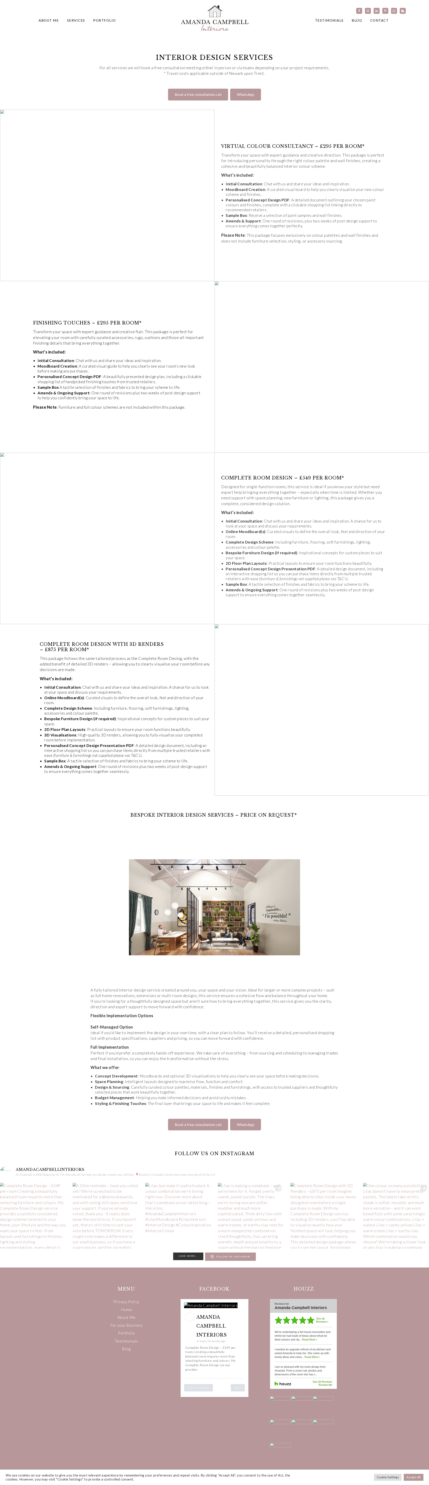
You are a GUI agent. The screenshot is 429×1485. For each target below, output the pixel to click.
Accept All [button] (413, 1477)
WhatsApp (245, 94)
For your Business (126, 1325)
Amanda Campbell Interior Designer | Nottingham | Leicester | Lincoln (214, 17)
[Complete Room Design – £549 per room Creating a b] (33, 1216)
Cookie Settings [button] (388, 1477)
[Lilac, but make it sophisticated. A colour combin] (178, 1216)
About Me (126, 1317)
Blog (126, 1348)
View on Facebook (198, 1387)
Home (126, 1309)
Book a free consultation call (198, 94)
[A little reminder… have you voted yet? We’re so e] (106, 1216)
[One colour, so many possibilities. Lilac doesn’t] (396, 1216)
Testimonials (126, 1341)
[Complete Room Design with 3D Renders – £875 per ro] (323, 1216)
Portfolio (126, 1332)
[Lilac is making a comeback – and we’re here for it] (251, 1216)
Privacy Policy (126, 1301)
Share (238, 1387)
